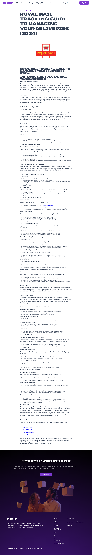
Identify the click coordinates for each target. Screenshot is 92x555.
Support (58, 3)
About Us (57, 522)
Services (23, 3)
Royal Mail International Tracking (30, 435)
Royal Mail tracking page (47, 205)
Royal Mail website (57, 230)
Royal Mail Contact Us (28, 429)
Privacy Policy (38, 548)
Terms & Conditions (25, 548)
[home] (8, 3)
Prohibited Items (59, 543)
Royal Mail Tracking (27, 427)
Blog (51, 3)
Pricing (31, 3)
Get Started (46, 474)
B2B (17, 3)
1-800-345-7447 (72, 525)
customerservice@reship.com (76, 522)
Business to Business (57, 539)
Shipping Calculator (41, 3)
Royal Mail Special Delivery (29, 432)
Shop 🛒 (65, 3)
